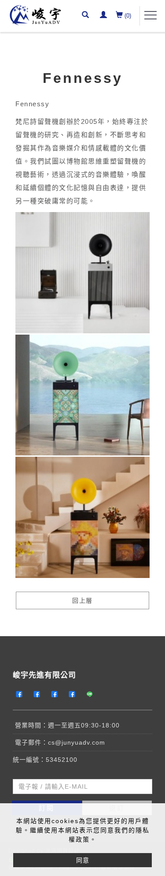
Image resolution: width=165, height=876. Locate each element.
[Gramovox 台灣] (39, 694)
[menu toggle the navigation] (150, 15)
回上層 (82, 600)
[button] (86, 16)
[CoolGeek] (21, 694)
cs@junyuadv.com (76, 742)
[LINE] (92, 694)
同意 (82, 860)
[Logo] (34, 14)
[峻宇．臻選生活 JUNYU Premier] (74, 694)
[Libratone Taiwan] (57, 694)
